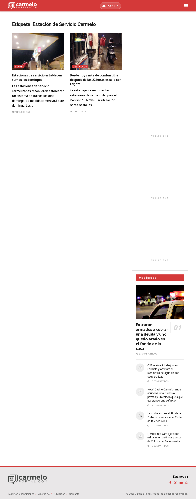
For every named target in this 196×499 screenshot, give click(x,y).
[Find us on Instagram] (186, 483)
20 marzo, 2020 (22, 112)
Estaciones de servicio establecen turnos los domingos (37, 77)
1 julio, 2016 (79, 111)
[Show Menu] (186, 5)
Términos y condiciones (21, 494)
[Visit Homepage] (22, 5)
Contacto (74, 494)
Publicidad (59, 494)
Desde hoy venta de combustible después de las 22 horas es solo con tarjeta (95, 79)
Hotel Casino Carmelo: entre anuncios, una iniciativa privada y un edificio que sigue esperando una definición (165, 395)
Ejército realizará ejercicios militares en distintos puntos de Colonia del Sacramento (164, 437)
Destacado (80, 67)
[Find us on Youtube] (181, 483)
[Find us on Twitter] (175, 483)
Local (19, 67)
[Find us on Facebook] (170, 483)
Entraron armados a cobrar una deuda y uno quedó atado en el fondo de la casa (152, 336)
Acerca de (44, 494)
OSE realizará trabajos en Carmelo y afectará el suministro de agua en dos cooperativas (163, 370)
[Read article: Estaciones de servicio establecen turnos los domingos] (38, 52)
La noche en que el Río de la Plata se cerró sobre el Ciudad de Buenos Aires (165, 417)
